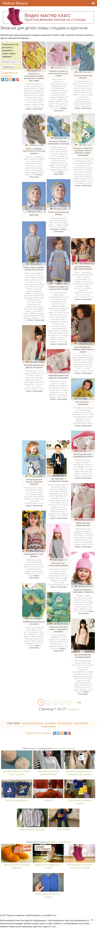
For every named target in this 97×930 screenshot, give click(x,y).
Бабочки (48, 800)
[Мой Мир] (13, 79)
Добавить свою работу (63, 748)
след (78, 702)
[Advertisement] (45, 422)
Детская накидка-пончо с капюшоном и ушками (79, 773)
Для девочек (50, 723)
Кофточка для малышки (32, 829)
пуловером (54, 229)
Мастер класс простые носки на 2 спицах (80, 866)
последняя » (73, 709)
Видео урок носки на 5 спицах (48, 895)
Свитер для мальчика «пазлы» (79, 802)
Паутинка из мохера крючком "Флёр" (48, 773)
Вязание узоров (81, 723)
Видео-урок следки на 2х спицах (48, 866)
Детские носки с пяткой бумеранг (16, 866)
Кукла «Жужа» (64, 829)
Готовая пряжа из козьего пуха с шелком (17, 773)
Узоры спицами (48, 726)
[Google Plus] (17, 79)
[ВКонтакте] (2, 79)
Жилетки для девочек (16, 800)
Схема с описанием (34, 109)
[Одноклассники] (9, 79)
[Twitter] (6, 79)
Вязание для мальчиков (32, 723)
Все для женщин (65, 723)
